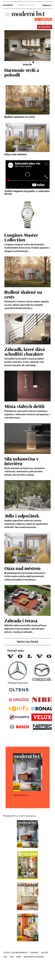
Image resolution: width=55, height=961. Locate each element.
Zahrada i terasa (20, 621)
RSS (5, 957)
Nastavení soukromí (34, 957)
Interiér (27, 64)
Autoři (44, 952)
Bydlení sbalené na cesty (19, 117)
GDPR (18, 957)
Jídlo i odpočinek (21, 516)
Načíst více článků (27, 642)
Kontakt (34, 952)
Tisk (12, 957)
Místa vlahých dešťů (24, 406)
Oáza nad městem (15, 154)
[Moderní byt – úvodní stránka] (28, 16)
